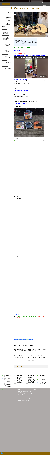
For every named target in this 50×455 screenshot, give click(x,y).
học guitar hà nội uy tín (5, 40)
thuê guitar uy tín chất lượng (6, 69)
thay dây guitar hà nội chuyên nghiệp (6, 57)
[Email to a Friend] (31, 360)
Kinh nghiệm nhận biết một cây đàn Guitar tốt (8, 21)
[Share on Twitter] (29, 360)
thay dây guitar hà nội (5, 56)
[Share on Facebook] (28, 360)
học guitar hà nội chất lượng (6, 38)
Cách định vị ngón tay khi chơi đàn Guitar (8, 13)
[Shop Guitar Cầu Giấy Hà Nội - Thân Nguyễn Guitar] (15, 1)
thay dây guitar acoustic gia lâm (6, 44)
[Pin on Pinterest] (32, 360)
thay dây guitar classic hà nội (6, 51)
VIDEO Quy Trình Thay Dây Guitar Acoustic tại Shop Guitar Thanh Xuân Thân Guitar (26, 42)
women (10, 69)
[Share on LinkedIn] (33, 360)
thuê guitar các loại (5, 62)
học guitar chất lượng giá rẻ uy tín (6, 32)
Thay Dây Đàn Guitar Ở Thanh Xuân (19, 40)
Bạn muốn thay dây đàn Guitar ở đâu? (21, 44)
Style (17, 7)
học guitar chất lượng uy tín (5, 33)
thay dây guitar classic (5, 50)
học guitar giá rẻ (4, 34)
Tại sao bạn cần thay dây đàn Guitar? (21, 43)
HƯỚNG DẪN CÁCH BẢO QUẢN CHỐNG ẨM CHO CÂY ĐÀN (8, 18)
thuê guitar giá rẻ (9, 62)
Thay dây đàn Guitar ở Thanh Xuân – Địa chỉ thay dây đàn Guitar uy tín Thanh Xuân (25, 41)
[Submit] (42, 1)
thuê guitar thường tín (5, 68)
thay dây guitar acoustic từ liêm (6, 46)
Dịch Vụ (15, 7)
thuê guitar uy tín (9, 68)
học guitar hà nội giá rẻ (5, 39)
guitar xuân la (8, 28)
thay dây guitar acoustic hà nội (6, 45)
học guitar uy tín (10, 40)
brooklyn (3, 28)
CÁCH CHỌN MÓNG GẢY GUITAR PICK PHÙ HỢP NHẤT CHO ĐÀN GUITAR (8, 24)
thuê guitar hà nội (4, 63)
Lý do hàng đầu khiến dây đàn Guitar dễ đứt (8, 15)
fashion (6, 28)
